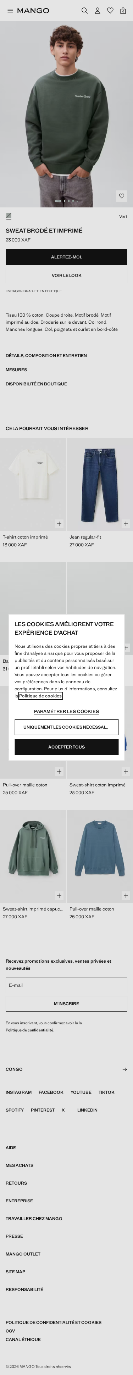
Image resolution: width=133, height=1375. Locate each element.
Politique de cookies (40, 696)
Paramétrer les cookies (66, 711)
